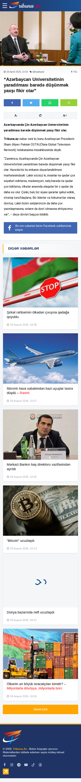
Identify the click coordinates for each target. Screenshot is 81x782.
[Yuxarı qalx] (70, 771)
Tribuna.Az (20, 748)
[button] (68, 102)
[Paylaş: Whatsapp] (49, 102)
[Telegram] (19, 765)
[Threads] (40, 765)
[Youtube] (26, 765)
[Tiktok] (33, 765)
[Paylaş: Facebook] (12, 102)
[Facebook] (4, 765)
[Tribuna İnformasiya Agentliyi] (25, 5)
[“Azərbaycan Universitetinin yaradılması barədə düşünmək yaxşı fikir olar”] (40, 38)
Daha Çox (40, 709)
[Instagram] (11, 765)
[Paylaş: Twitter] (31, 102)
